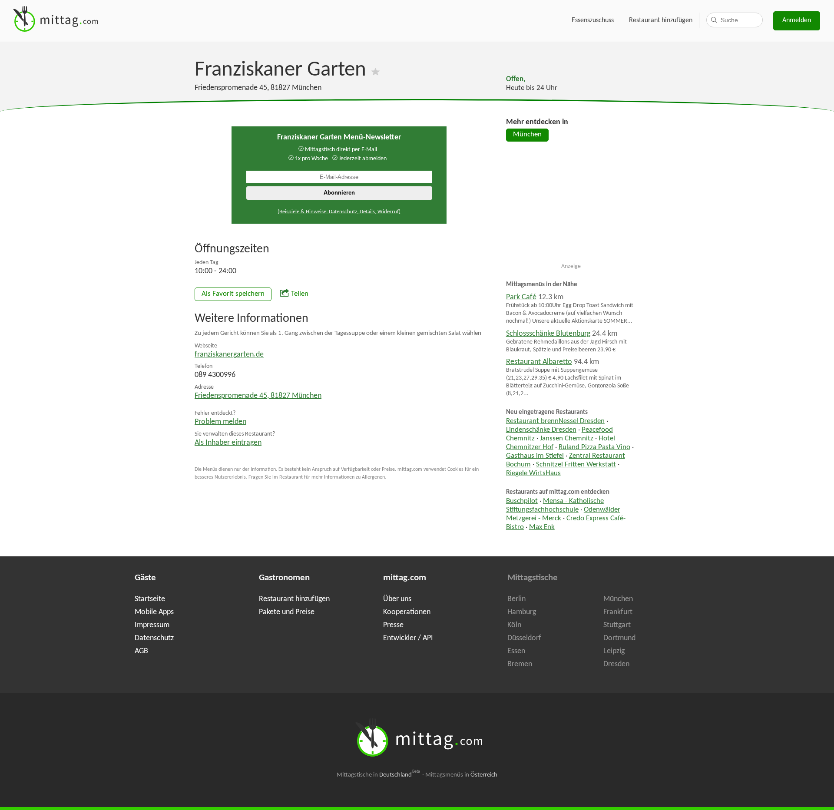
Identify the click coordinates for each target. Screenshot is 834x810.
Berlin (516, 599)
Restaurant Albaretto (539, 362)
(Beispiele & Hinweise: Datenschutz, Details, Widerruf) (339, 212)
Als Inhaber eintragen (228, 442)
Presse (393, 625)
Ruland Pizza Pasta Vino (594, 447)
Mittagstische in (378, 775)
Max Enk (542, 527)
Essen (516, 651)
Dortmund (619, 638)
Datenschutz (154, 638)
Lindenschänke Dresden (541, 429)
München (527, 134)
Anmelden (796, 20)
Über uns (397, 599)
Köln (514, 625)
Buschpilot (522, 501)
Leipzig (614, 651)
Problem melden (220, 422)
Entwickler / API (408, 638)
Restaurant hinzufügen (660, 20)
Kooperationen (406, 612)
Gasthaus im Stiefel (535, 456)
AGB (141, 651)
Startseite (150, 599)
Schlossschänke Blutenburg (548, 333)
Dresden (616, 664)
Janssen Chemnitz (566, 438)
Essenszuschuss (593, 20)
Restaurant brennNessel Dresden (555, 421)
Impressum (152, 625)
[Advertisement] (571, 206)
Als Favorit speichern (233, 294)
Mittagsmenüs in (461, 775)
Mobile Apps (154, 612)
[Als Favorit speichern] (375, 70)
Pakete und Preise (286, 612)
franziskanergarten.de (229, 354)
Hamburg (521, 612)
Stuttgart (617, 625)
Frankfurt (617, 612)
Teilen (299, 294)
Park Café (521, 297)
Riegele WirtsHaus (533, 473)
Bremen (519, 664)
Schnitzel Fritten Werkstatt (576, 464)
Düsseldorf (524, 638)
